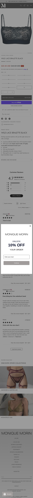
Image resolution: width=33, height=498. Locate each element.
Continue (16, 263)
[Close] (30, 226)
